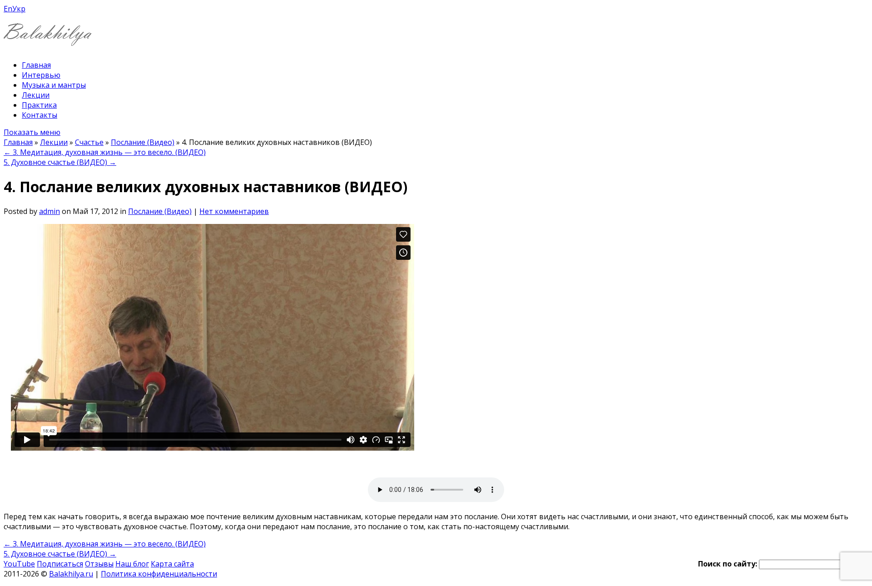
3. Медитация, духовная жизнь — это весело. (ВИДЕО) (105, 152)
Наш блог (132, 564)
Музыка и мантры (54, 85)
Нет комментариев (234, 211)
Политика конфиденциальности (159, 574)
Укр (18, 9)
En (8, 9)
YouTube (19, 564)
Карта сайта (172, 564)
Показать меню (32, 132)
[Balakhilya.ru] (48, 40)
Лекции (36, 95)
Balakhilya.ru (71, 574)
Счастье (89, 142)
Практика (39, 105)
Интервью (41, 75)
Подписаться (60, 564)
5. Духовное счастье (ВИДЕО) (60, 162)
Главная (36, 65)
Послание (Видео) (142, 142)
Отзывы (99, 564)
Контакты (39, 115)
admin (49, 211)
